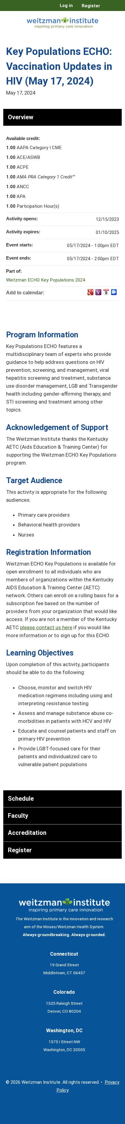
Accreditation (27, 832)
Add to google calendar (90, 292)
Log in (66, 6)
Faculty (18, 815)
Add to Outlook (114, 292)
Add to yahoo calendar (98, 292)
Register (91, 6)
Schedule (21, 798)
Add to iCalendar (106, 292)
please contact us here (46, 627)
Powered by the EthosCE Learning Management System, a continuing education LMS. (100, 1119)
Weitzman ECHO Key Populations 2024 (45, 280)
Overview (20, 117)
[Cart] (107, 8)
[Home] (62, 21)
